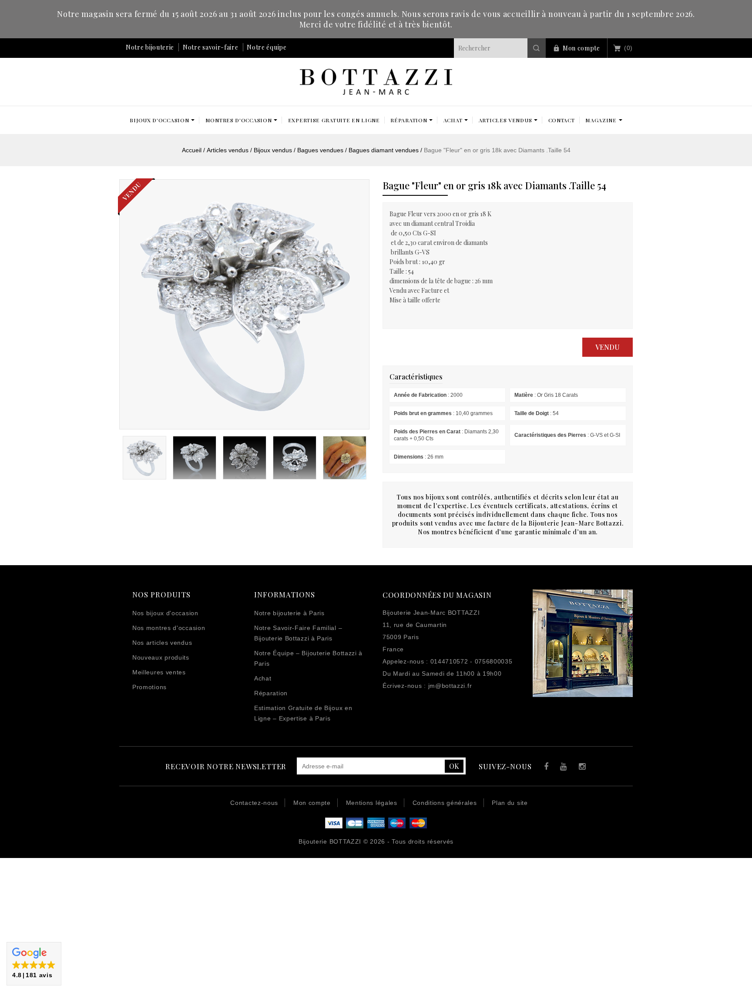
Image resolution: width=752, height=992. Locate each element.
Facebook (544, 768)
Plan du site (509, 802)
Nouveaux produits (160, 657)
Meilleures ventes (159, 672)
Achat (263, 678)
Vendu (607, 347)
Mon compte (581, 48)
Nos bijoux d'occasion (165, 613)
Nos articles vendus (162, 642)
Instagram (580, 768)
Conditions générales (445, 802)
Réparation (271, 693)
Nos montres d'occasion (168, 627)
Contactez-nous (254, 802)
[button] (34, 963)
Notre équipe (266, 47)
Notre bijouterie (150, 47)
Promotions (149, 687)
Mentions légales (371, 802)
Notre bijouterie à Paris (289, 613)
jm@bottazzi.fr (450, 685)
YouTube (562, 768)
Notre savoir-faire (210, 47)
